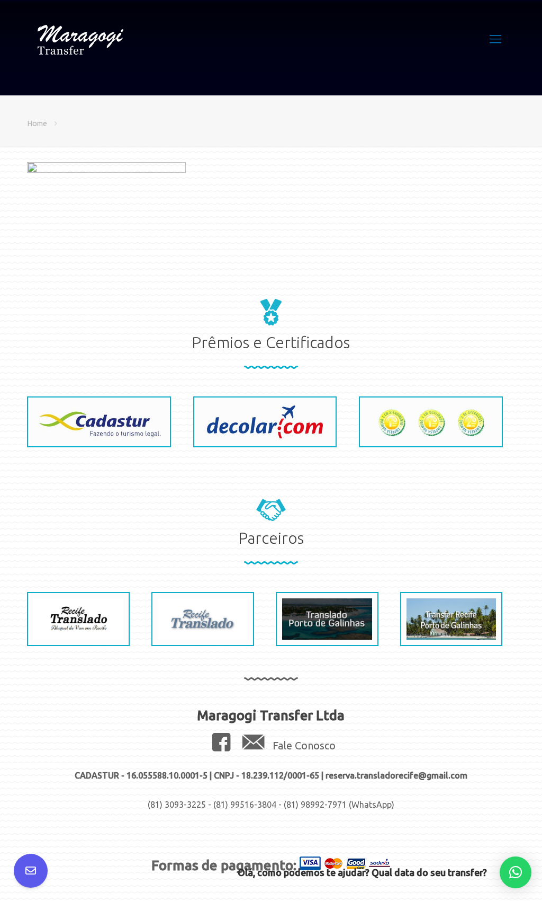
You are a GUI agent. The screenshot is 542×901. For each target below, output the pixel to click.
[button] (515, 872)
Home (37, 123)
